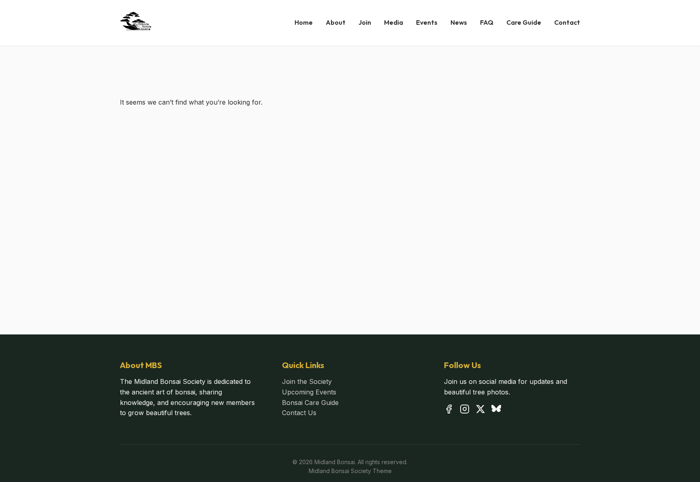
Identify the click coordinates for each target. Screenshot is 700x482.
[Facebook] (449, 410)
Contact (567, 22)
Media (393, 22)
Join (365, 22)
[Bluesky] (496, 410)
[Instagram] (465, 410)
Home (304, 22)
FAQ (486, 22)
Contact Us (299, 413)
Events (427, 22)
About (336, 22)
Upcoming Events (309, 392)
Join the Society (307, 381)
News (458, 22)
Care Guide (523, 22)
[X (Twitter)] (480, 410)
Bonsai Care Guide (310, 402)
